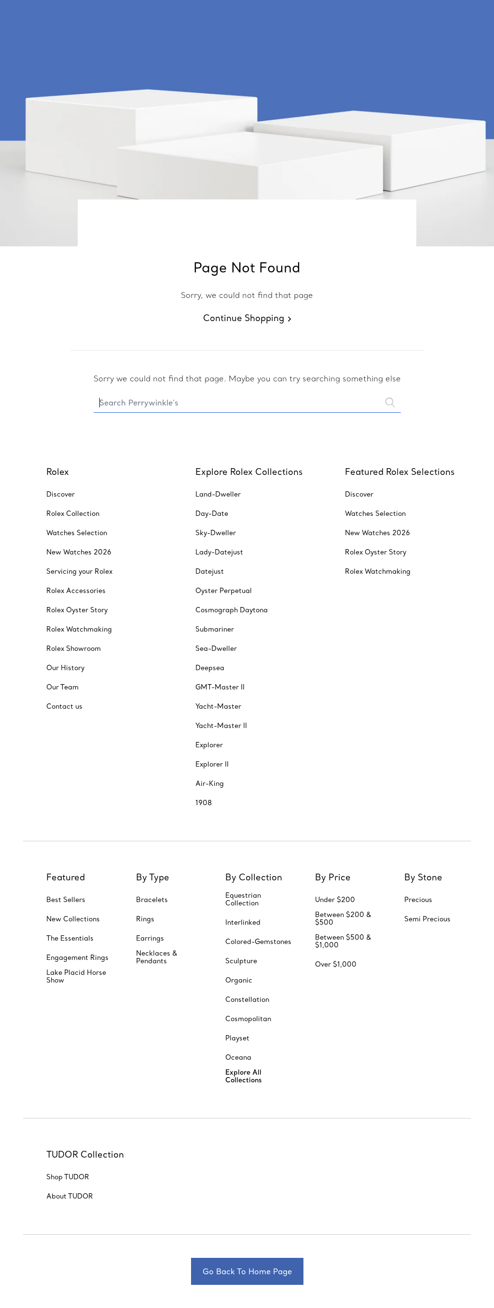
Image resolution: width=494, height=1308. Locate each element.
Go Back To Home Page (247, 1271)
